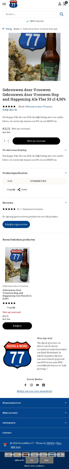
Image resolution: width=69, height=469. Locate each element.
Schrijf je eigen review (16, 224)
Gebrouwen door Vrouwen (38, 106)
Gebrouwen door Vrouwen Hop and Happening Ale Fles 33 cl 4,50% (17, 294)
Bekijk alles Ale (10, 109)
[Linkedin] (43, 385)
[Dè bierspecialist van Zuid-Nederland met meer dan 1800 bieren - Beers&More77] (16, 4)
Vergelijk (11, 189)
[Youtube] (37, 385)
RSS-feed (15, 447)
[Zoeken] (62, 14)
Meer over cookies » (34, 466)
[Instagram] (31, 385)
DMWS (50, 443)
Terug (8, 29)
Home (16, 29)
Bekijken (17, 325)
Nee (46, 460)
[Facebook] (25, 385)
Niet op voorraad (36, 141)
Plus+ (59, 443)
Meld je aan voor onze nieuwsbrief (34, 391)
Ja (32, 460)
